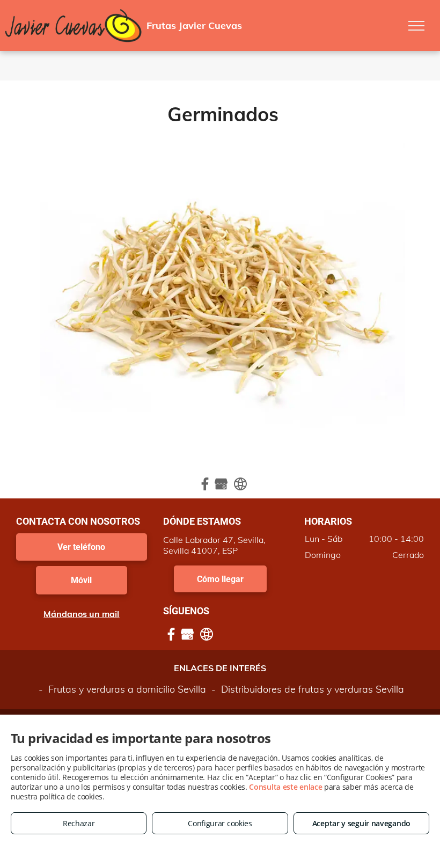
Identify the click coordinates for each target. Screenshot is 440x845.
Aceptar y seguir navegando (361, 823)
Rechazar (79, 823)
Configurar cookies (220, 823)
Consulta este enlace (285, 787)
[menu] (416, 26)
